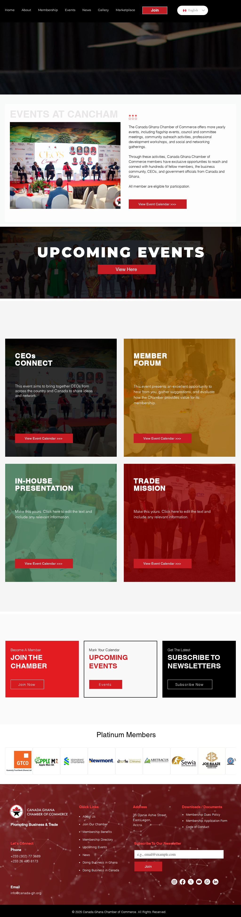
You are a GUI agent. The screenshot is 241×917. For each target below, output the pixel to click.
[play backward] (11, 761)
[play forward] (230, 761)
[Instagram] (174, 882)
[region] (42, 669)
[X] (191, 882)
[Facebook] (182, 882)
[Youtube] (199, 882)
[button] (26, 10)
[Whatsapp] (207, 882)
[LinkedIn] (215, 882)
